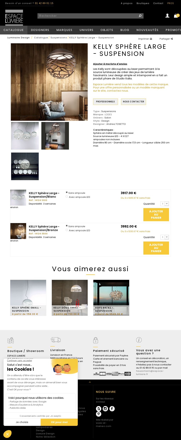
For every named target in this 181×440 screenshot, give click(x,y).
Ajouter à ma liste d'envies (110, 64)
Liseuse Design (45, 433)
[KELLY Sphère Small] (25, 136)
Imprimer (143, 38)
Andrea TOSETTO (116, 124)
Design (105, 121)
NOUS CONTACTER (133, 101)
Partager (165, 38)
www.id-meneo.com (103, 424)
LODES (108, 114)
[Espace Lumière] (14, 18)
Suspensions (108, 111)
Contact (158, 3)
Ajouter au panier (156, 214)
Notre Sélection (46, 436)
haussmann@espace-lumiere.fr (150, 372)
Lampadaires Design (44, 429)
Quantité (149, 203)
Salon (107, 117)
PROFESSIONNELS (105, 101)
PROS (170, 3)
